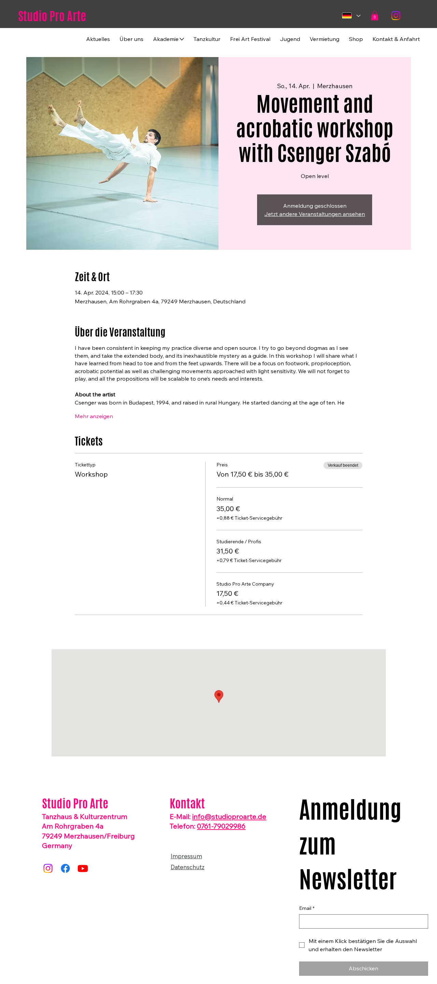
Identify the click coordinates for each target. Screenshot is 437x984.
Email (306, 908)
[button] (375, 15)
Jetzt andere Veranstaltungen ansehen (314, 213)
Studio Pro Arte (52, 16)
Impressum (186, 856)
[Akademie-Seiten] (182, 39)
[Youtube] (83, 868)
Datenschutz (188, 867)
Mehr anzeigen (94, 416)
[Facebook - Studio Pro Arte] (65, 868)
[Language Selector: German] (351, 16)
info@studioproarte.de (229, 816)
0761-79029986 (221, 826)
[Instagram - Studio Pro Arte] (48, 868)
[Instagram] (396, 16)
